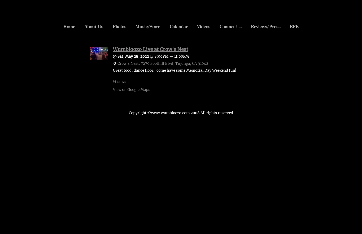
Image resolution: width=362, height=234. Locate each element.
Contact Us (231, 26)
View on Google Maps (131, 89)
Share (123, 82)
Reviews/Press (266, 26)
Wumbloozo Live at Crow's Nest (150, 49)
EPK (294, 26)
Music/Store (148, 26)
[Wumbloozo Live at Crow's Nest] (99, 59)
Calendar (179, 26)
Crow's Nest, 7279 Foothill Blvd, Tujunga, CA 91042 (163, 63)
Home (69, 26)
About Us (93, 26)
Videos (203, 26)
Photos (119, 26)
